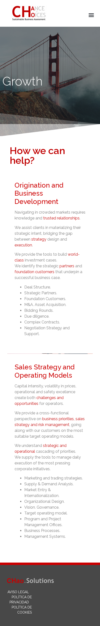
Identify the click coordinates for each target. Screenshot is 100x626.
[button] (91, 15)
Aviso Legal (18, 592)
